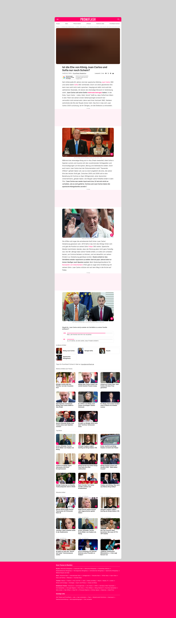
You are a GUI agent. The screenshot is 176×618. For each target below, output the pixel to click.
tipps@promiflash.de (87, 364)
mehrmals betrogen (95, 92)
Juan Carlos (106, 82)
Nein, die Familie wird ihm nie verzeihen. (79, 334)
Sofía (76, 85)
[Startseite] (88, 19)
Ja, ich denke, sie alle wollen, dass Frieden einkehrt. (83, 341)
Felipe (91, 246)
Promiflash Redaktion (79, 73)
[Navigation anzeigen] (57, 19)
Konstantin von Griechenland (72, 265)
